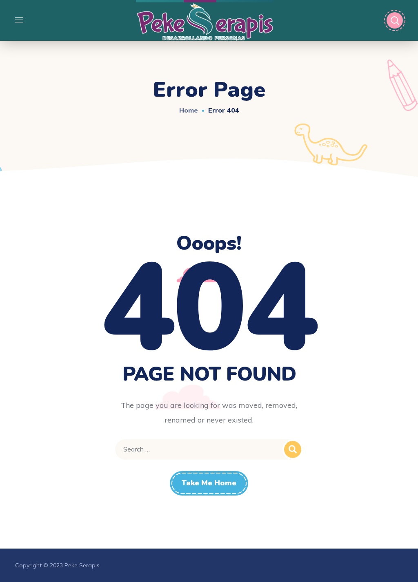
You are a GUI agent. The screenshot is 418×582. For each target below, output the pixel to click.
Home (188, 110)
